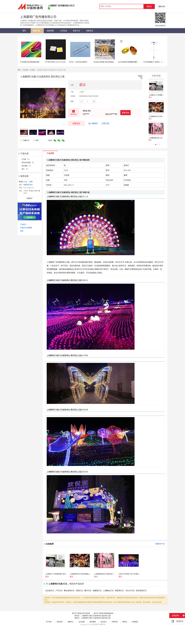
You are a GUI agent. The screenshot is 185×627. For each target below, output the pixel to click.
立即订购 (105, 123)
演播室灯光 (97, 590)
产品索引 (23, 224)
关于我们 (49, 622)
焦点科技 (95, 624)
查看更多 (30, 198)
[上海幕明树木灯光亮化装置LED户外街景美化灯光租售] (156, 107)
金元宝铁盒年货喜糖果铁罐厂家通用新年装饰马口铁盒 (136, 62)
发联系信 (76, 123)
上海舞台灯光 (108, 590)
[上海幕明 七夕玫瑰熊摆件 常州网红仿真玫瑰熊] (156, 85)
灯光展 (32, 70)
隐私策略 (93, 622)
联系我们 (60, 622)
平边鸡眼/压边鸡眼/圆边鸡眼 (29, 62)
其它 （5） (25, 169)
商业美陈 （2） (27, 166)
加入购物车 (93, 123)
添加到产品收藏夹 (26, 228)
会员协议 (104, 622)
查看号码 (125, 112)
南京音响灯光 (141, 590)
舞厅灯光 (87, 590)
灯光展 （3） (26, 159)
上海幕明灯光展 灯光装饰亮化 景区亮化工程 (95, 616)
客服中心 (71, 622)
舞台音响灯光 (69, 590)
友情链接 (135, 622)
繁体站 (124, 622)
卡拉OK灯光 (130, 590)
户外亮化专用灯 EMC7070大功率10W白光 (59, 62)
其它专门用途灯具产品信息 (81, 613)
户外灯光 (59, 590)
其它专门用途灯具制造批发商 (103, 613)
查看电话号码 (27, 185)
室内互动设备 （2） (28, 162)
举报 (36, 140)
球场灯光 (79, 590)
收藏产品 (26, 140)
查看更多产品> (160, 544)
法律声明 (115, 622)
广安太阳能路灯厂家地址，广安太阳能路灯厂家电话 (160, 62)
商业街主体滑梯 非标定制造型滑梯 (105, 62)
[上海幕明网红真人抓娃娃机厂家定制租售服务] (156, 128)
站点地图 (82, 622)
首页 (19, 70)
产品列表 (25, 70)
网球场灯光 (119, 590)
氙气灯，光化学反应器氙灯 (78, 62)
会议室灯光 (49, 590)
